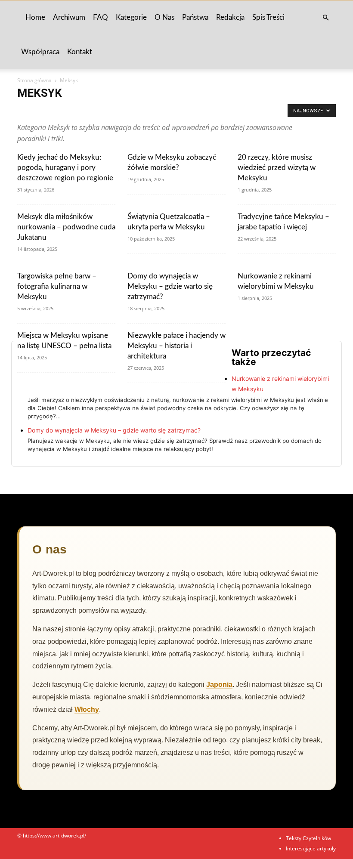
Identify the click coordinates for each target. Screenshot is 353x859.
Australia (109, 110)
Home (35, 17)
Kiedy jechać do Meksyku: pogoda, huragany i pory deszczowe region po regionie (65, 168)
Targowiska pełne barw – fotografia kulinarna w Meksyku (56, 286)
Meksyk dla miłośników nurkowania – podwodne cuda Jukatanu (66, 227)
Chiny (185, 110)
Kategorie (131, 17)
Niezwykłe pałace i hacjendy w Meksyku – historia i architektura (176, 346)
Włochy (86, 709)
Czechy (240, 110)
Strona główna (34, 80)
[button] (325, 18)
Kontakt (79, 52)
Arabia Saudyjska (40, 110)
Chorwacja (212, 110)
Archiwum (69, 17)
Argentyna (79, 110)
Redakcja (230, 17)
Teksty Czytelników (308, 838)
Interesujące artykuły (311, 848)
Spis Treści (268, 17)
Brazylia (161, 110)
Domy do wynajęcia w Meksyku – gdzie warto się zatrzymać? (170, 286)
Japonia (219, 684)
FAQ (100, 17)
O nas (164, 17)
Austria (135, 110)
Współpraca (40, 52)
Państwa (195, 17)
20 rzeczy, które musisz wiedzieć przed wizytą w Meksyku (277, 168)
